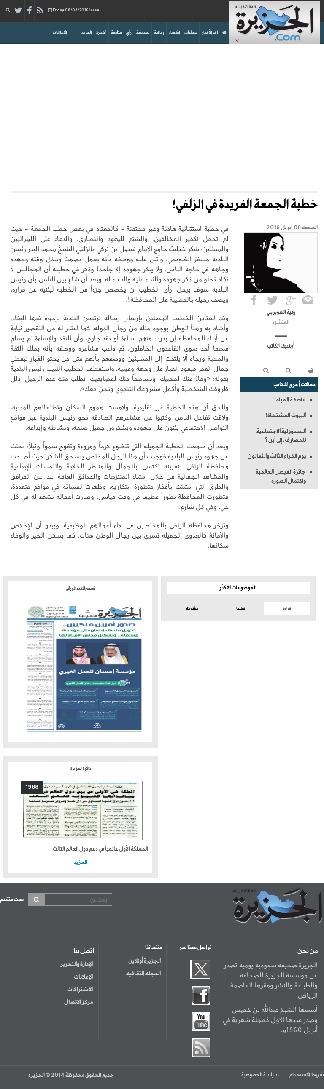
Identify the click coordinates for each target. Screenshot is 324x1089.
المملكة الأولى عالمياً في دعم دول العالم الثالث (100, 849)
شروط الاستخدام (306, 1075)
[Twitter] (18, 11)
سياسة (142, 33)
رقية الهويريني (281, 312)
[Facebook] (29, 11)
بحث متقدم (12, 899)
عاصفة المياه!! (289, 400)
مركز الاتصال (78, 1002)
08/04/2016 (76, 10)
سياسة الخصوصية (260, 1075)
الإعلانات (83, 977)
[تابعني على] (291, 300)
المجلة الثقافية (143, 974)
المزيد (86, 33)
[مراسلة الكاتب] (307, 300)
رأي (129, 33)
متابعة (116, 33)
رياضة (159, 33)
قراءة (287, 608)
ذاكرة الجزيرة (80, 769)
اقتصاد (174, 33)
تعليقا (240, 608)
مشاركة (192, 608)
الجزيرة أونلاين (144, 961)
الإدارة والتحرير (76, 964)
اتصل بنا (83, 951)
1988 (31, 787)
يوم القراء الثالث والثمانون (277, 456)
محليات (190, 33)
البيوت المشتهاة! (285, 415)
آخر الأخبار (210, 33)
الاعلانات (60, 33)
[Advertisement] (162, 115)
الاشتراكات (80, 990)
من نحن (307, 951)
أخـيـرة (101, 33)
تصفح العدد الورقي (80, 588)
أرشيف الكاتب (280, 346)
